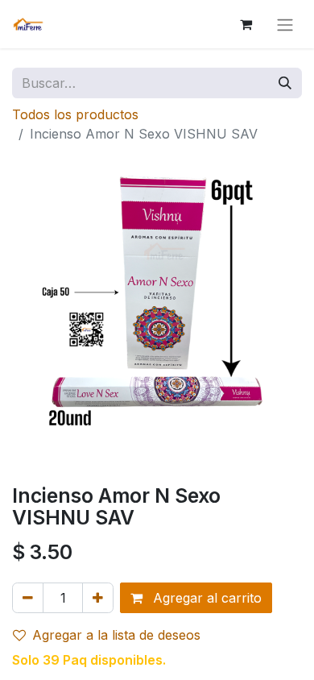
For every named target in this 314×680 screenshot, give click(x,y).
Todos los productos (75, 114)
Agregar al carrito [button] (205, 598)
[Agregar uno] (98, 598)
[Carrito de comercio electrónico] (245, 24)
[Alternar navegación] (285, 24)
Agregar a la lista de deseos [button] (116, 635)
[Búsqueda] (285, 83)
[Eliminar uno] (27, 598)
